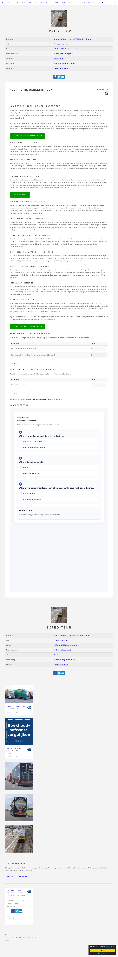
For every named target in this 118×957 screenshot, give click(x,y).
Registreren (23, 876)
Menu (115, 2)
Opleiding (81, 39)
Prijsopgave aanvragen (61, 44)
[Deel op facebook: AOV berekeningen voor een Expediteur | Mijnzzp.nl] (55, 78)
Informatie (64, 39)
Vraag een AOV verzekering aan (27, 136)
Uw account (102, 2)
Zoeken (109, 2)
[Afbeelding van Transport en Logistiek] (19, 694)
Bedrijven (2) (72, 39)
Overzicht (57, 39)
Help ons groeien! (14, 890)
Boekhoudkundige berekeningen (64, 63)
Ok (102, 950)
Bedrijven (21, 2)
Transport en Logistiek (61, 68)
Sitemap (7, 940)
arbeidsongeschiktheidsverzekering (37, 399)
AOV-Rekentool (20, 194)
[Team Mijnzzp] (29, 707)
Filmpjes (88, 39)
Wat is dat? (110, 946)
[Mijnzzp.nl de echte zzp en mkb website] (59, 18)
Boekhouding (74, 2)
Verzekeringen (58, 58)
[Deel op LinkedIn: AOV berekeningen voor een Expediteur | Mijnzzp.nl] (63, 78)
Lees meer (10, 876)
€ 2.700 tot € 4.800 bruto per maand (65, 49)
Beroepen (32, 2)
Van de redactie (59, 2)
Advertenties (44, 2)
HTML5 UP (18, 937)
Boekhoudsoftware (14, 748)
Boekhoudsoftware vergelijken (63, 54)
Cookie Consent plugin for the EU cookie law (102, 953)
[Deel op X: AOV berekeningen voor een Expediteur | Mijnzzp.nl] (59, 78)
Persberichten (88, 2)
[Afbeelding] (19, 776)
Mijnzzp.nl (7, 2)
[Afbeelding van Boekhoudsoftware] (19, 732)
